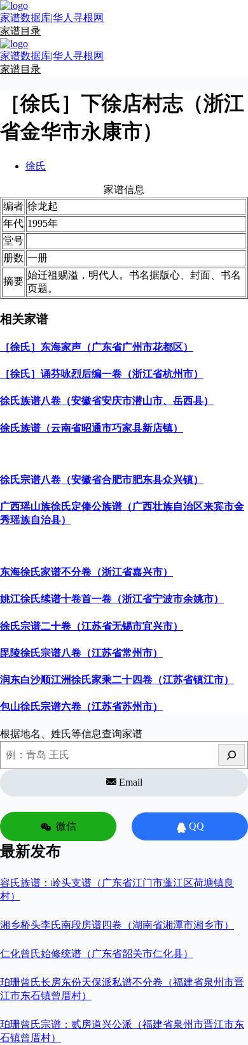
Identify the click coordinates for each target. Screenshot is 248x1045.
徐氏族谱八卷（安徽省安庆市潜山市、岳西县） (107, 400)
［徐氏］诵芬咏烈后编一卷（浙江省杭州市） (101, 373)
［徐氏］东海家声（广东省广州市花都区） (96, 347)
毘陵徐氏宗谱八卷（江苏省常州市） (81, 652)
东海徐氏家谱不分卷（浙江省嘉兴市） (86, 571)
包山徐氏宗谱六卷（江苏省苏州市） (81, 706)
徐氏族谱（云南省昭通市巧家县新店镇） (91, 427)
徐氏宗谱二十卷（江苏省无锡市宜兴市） (91, 626)
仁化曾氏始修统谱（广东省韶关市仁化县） (96, 953)
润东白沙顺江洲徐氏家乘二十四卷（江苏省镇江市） (117, 679)
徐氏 (35, 166)
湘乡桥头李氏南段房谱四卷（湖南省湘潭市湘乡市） (117, 924)
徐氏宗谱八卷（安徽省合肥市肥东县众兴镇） (101, 479)
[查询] (231, 755)
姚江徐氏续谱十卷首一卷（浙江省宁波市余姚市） (112, 598)
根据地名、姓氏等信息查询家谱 (71, 733)
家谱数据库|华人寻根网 (52, 17)
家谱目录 (20, 30)
